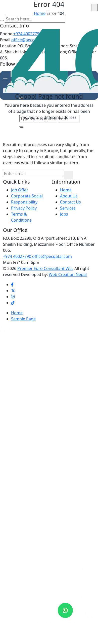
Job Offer (19, 190)
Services (68, 208)
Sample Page (23, 319)
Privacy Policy (24, 208)
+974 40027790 (17, 256)
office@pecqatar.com (52, 256)
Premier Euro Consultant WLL (45, 268)
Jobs (64, 214)
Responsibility (24, 202)
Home (39, 13)
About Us (69, 196)
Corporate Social (27, 196)
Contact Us (70, 202)
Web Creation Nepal (68, 274)
